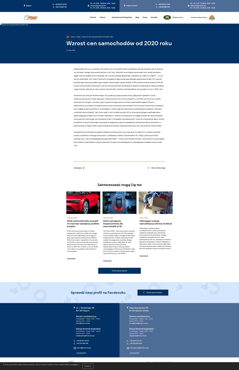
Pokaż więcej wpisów (119, 271)
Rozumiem (88, 366)
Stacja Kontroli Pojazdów (122, 17)
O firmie (93, 17)
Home (73, 37)
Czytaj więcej (71, 258)
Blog (137, 17)
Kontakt (154, 17)
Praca (145, 17)
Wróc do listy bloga (158, 168)
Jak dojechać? (81, 353)
